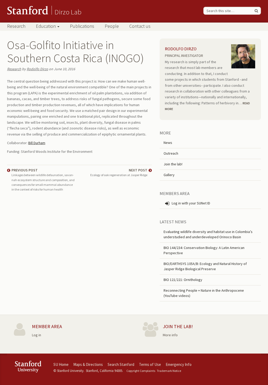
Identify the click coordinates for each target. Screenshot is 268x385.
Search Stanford (121, 364)
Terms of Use (150, 364)
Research (16, 26)
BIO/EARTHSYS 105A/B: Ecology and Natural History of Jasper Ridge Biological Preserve (205, 266)
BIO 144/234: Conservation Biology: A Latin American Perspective (204, 250)
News (168, 142)
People (112, 26)
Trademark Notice (169, 371)
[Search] (256, 10)
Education (46, 26)
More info (170, 335)
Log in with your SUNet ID (190, 203)
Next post (118, 172)
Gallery (169, 174)
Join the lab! (173, 164)
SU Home (61, 364)
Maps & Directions (88, 364)
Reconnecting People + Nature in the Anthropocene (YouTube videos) (204, 293)
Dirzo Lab (67, 11)
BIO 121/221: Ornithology (183, 279)
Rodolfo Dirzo (37, 69)
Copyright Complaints (140, 371)
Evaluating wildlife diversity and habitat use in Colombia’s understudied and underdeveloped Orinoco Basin (208, 234)
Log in (36, 335)
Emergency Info (179, 364)
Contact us (139, 26)
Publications (82, 26)
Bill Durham (36, 142)
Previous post (43, 179)
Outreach (171, 153)
